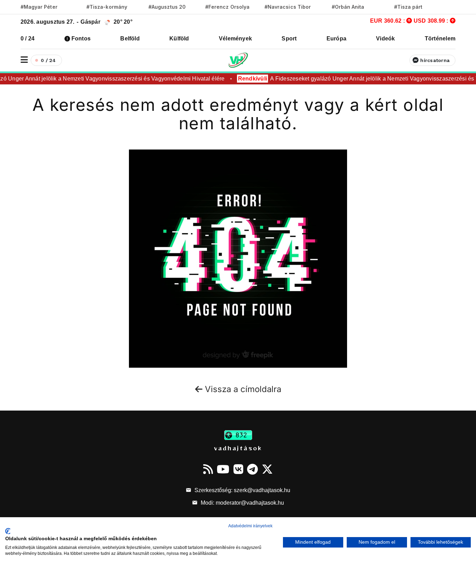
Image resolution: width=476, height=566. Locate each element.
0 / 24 (27, 38)
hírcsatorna (435, 60)
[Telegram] (252, 469)
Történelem (440, 38)
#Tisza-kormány (106, 7)
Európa (336, 38)
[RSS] (208, 469)
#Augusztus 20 (167, 7)
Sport (289, 38)
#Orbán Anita (348, 7)
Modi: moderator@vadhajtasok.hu (241, 503)
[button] (24, 59)
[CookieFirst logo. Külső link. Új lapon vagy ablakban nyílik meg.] (7, 531)
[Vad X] (267, 469)
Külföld (179, 38)
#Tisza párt (408, 7)
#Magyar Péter (39, 7)
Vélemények (235, 38)
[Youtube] (223, 469)
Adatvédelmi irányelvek (250, 525)
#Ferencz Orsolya (227, 7)
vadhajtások (238, 448)
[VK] (238, 469)
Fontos (81, 38)
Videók (385, 38)
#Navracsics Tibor (287, 7)
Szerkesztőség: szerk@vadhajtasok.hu (241, 490)
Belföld (130, 38)
